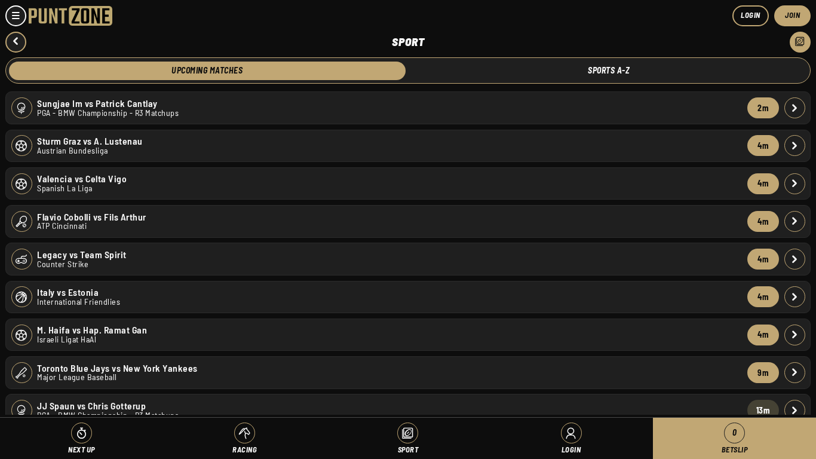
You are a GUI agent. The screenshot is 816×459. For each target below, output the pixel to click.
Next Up (81, 449)
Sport (408, 449)
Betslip (735, 440)
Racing (244, 449)
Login (750, 15)
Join (792, 15)
